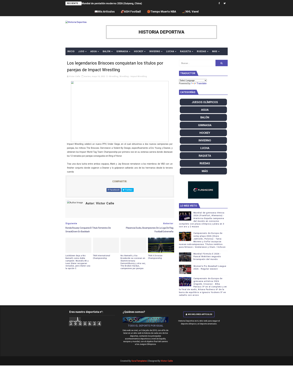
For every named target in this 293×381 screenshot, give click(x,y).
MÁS (214, 51)
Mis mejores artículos (200, 314)
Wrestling (113, 76)
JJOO (81, 51)
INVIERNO (154, 51)
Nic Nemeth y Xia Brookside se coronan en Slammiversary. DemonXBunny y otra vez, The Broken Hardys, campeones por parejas (133, 262)
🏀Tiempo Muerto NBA (161, 11)
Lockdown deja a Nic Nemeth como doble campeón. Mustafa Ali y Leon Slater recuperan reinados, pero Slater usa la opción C (77, 262)
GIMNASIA (122, 51)
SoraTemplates (139, 361)
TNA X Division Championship (155, 257)
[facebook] (219, 3)
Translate (201, 83)
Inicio (71, 51)
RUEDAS (201, 51)
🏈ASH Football (131, 11)
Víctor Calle (167, 361)
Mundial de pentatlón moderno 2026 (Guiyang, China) (111, 3)
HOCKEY (138, 51)
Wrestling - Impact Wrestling (133, 76)
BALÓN (106, 51)
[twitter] (224, 3)
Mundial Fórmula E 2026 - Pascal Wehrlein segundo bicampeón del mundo (207, 256)
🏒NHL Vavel (190, 11)
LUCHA (170, 51)
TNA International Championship (101, 257)
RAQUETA (185, 51)
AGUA (93, 51)
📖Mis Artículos (104, 11)
